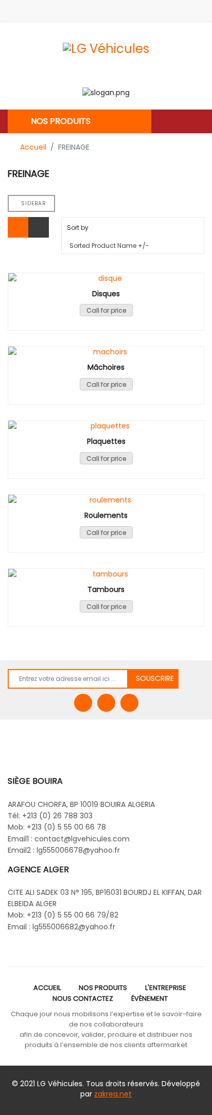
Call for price (106, 310)
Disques (106, 294)
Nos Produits (103, 988)
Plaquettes (106, 441)
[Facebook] (83, 703)
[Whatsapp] (106, 703)
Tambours (106, 589)
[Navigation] (200, 121)
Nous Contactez (82, 998)
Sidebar (33, 203)
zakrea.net (113, 1094)
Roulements (106, 515)
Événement (149, 998)
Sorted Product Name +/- (109, 245)
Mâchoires (106, 367)
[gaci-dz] (129, 703)
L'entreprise (165, 988)
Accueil (47, 988)
